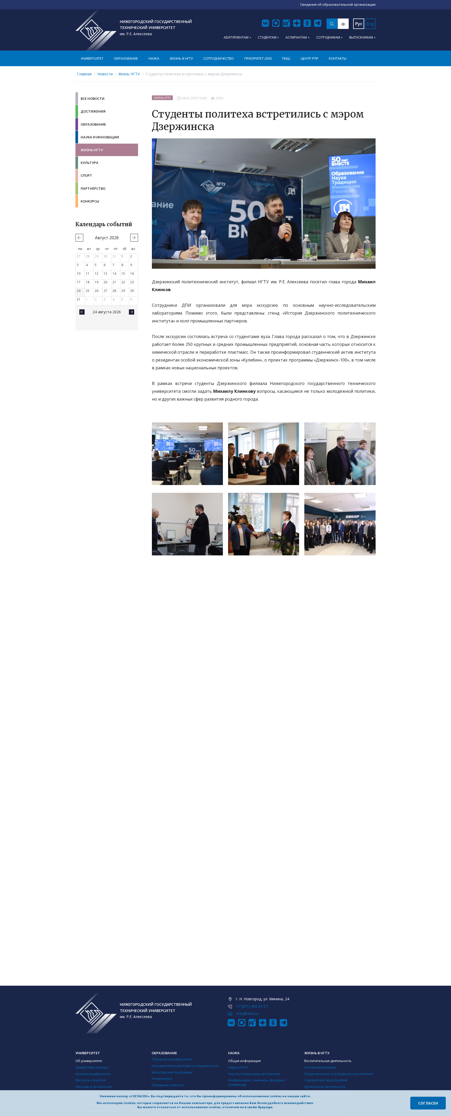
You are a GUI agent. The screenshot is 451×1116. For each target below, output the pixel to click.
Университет (92, 58)
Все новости (92, 98)
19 (96, 282)
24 (78, 291)
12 (96, 273)
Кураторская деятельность (325, 1086)
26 (96, 291)
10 (78, 273)
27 (78, 256)
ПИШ (286, 58)
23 (132, 282)
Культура (89, 162)
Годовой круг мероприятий (325, 1080)
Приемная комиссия (168, 1085)
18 (88, 282)
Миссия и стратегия (90, 1080)
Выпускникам (361, 37)
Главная (84, 73)
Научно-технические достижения (254, 1074)
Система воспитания (320, 1067)
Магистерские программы (172, 1072)
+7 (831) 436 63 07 (252, 1006)
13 (105, 273)
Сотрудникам (328, 37)
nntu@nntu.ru (247, 1013)
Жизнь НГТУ (129, 73)
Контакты (337, 58)
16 (132, 273)
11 (88, 273)
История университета (93, 1074)
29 (96, 256)
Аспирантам (296, 37)
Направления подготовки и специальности (185, 1066)
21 (114, 282)
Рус (358, 24)
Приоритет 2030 (258, 58)
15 (123, 273)
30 (105, 256)
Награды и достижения (93, 1086)
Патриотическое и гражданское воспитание (338, 1074)
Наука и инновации (100, 137)
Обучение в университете (172, 1059)
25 (88, 291)
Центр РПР (309, 58)
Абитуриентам (236, 37)
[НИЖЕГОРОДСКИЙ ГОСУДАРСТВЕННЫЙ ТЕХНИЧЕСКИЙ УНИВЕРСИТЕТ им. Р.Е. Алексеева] (96, 30)
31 (114, 256)
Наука (154, 58)
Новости (105, 73)
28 (88, 256)
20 (105, 282)
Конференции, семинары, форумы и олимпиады (256, 1082)
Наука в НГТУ (238, 1067)
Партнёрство (93, 188)
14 (114, 273)
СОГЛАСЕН (428, 1103)
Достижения (93, 111)
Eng (370, 24)
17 (78, 282)
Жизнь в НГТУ (181, 58)
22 (123, 282)
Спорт (86, 175)
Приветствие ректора (91, 1067)
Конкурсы (90, 201)
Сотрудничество (218, 58)
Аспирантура (162, 1078)
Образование (126, 58)
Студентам (267, 37)
